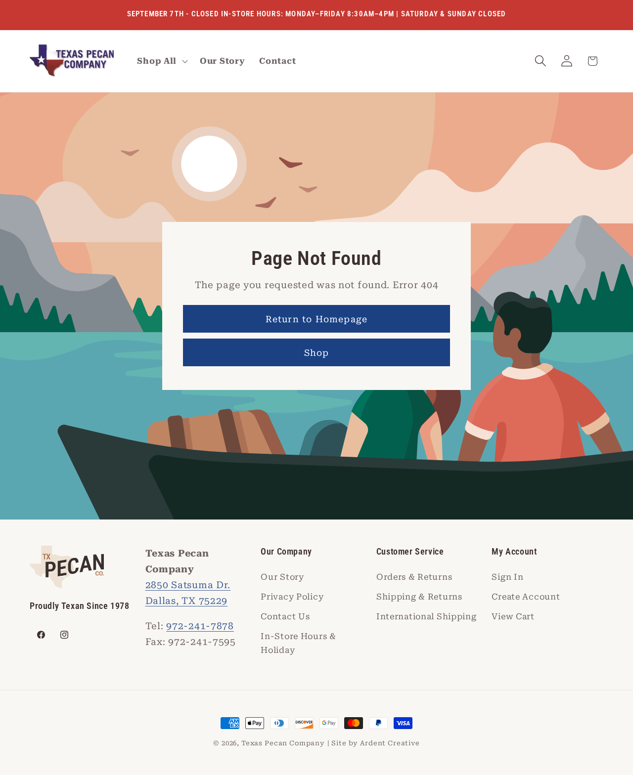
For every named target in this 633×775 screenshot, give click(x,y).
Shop (316, 352)
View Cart (513, 616)
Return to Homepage (317, 319)
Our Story (282, 577)
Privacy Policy (292, 597)
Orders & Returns (414, 577)
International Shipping (426, 616)
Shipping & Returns (419, 597)
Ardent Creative (390, 743)
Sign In (507, 577)
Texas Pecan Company (283, 743)
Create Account (526, 597)
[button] (161, 61)
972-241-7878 (200, 626)
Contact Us (285, 616)
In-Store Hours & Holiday (298, 643)
